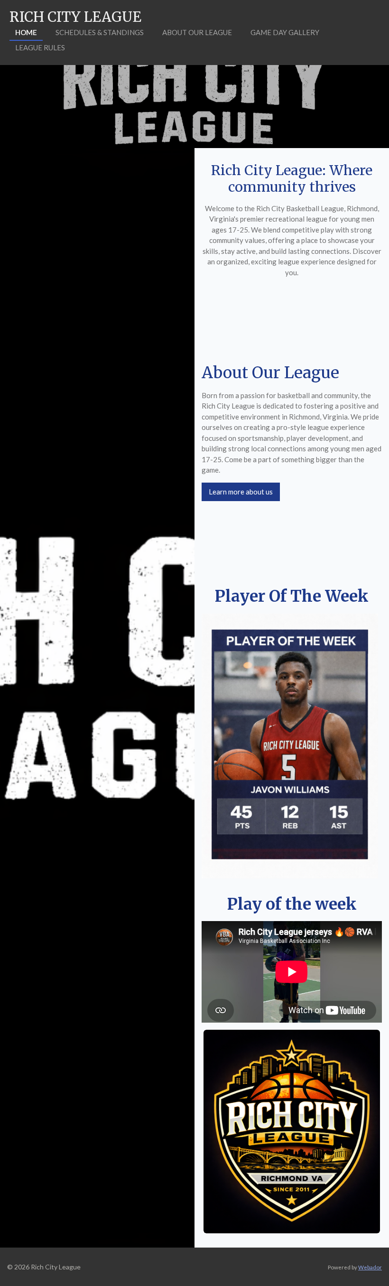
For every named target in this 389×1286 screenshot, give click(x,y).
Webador (370, 1267)
